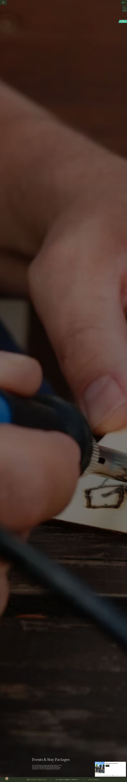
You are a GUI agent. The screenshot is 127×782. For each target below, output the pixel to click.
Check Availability (93, 779)
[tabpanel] (110, 767)
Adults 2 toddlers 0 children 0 (68, 779)
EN (123, 2)
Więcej (107, 767)
